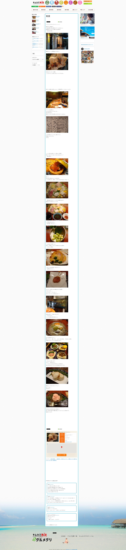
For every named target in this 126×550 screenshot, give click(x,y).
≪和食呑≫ (54, 460)
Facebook (49, 6)
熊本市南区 (67, 9)
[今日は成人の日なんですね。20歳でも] (92, 58)
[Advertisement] (62, 19)
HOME (63, 536)
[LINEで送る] (60, 21)
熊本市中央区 (35, 9)
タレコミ (86, 3)
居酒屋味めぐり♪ (35, 43)
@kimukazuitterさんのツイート (87, 44)
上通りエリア (74, 9)
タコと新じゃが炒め (35, 38)
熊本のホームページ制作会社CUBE (71, 549)
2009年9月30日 (51, 484)
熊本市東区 (51, 9)
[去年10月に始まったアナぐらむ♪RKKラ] (88, 61)
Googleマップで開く (62, 454)
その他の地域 (90, 9)
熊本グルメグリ (42, 6)
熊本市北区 (43, 9)
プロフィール (87, 1)
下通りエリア (82, 9)
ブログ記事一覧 (35, 6)
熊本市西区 (59, 9)
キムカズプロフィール (86, 536)
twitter (53, 6)
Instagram (59, 6)
